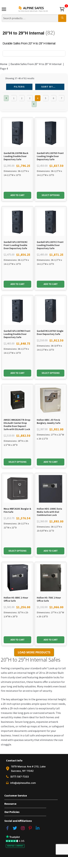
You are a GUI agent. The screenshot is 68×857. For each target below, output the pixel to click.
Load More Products (34, 652)
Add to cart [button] (17, 195)
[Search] (62, 18)
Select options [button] (51, 195)
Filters (19, 87)
